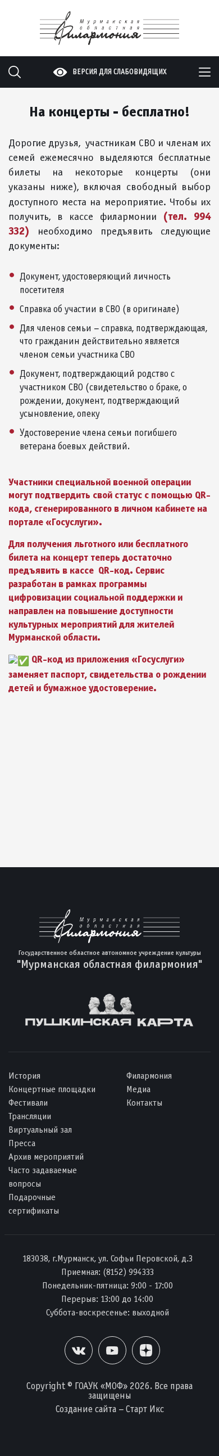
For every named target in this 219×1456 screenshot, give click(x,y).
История (24, 1075)
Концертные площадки (51, 1089)
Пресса (21, 1143)
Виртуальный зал (40, 1129)
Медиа (138, 1089)
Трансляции (29, 1116)
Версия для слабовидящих (119, 71)
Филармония (149, 1075)
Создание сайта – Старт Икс (110, 1409)
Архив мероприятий (46, 1156)
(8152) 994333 (128, 1271)
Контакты (144, 1102)
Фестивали (28, 1102)
